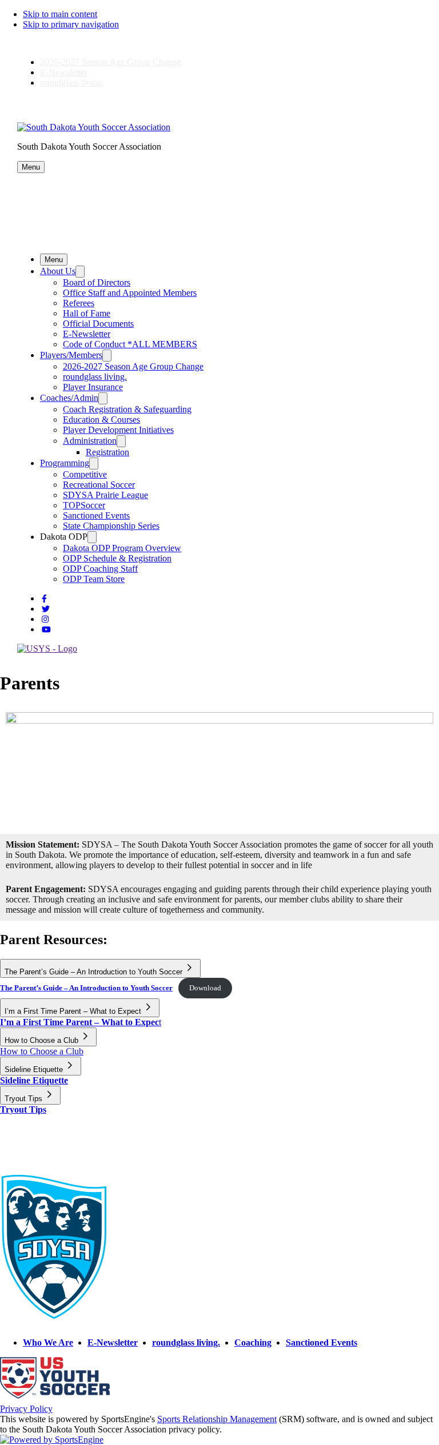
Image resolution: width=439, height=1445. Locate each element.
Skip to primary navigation (71, 24)
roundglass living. (72, 82)
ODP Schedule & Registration (117, 558)
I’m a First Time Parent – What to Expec (79, 1022)
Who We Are (48, 1342)
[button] (31, 167)
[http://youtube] (46, 629)
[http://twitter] (46, 609)
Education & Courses (101, 419)
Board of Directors (96, 282)
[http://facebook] (44, 599)
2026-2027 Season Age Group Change (110, 62)
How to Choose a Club (41, 1051)
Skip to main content (60, 14)
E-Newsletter (63, 72)
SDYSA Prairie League (105, 495)
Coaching (253, 1342)
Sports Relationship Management (217, 1419)
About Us (57, 271)
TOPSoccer (84, 505)
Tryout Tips (23, 1109)
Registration (107, 452)
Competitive (85, 474)
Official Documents (98, 323)
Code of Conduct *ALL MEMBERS (130, 344)
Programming (64, 463)
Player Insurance (93, 387)
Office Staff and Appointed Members (130, 293)
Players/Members (71, 355)
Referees (78, 303)
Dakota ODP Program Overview (122, 548)
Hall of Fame (86, 313)
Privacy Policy (26, 1409)
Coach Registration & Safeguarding (127, 409)
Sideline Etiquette (34, 1080)
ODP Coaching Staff (100, 568)
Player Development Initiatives (118, 430)
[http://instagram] (45, 619)
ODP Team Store (94, 579)
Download (205, 988)
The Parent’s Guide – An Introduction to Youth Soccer (86, 988)
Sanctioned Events (96, 515)
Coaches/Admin (69, 398)
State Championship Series (111, 526)
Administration (90, 440)
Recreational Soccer (99, 484)
